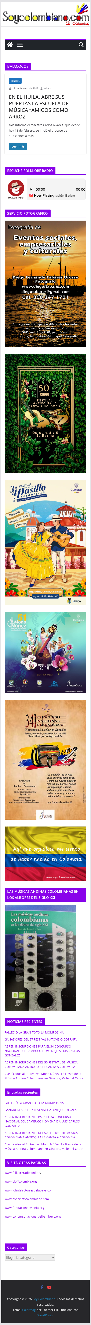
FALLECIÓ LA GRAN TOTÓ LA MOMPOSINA (34, 1032)
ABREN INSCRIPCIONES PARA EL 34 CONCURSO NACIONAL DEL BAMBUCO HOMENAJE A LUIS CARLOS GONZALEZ (42, 1050)
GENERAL (15, 80)
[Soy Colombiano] (10, 45)
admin (47, 88)
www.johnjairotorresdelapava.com (29, 1190)
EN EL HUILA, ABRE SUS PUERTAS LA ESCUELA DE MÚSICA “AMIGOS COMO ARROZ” (39, 106)
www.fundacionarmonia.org (24, 1208)
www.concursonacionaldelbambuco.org (33, 1216)
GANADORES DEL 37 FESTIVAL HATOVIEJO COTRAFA (41, 1039)
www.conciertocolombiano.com (27, 1199)
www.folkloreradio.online (22, 1173)
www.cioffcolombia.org (21, 1181)
